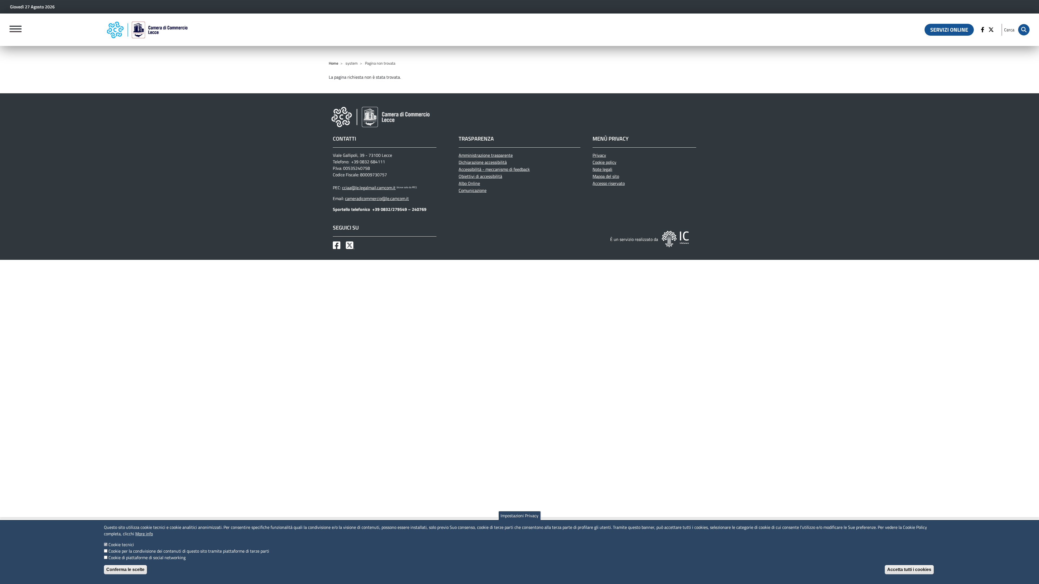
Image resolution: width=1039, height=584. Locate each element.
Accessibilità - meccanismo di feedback (494, 169)
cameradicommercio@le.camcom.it (377, 198)
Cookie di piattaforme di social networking (147, 557)
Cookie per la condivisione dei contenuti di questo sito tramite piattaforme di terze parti (188, 551)
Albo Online (469, 183)
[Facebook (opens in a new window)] (983, 30)
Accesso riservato (609, 183)
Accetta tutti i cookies (909, 569)
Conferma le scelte (125, 569)
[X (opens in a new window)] (991, 30)
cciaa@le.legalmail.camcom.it (369, 187)
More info (144, 533)
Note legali (602, 169)
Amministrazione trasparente (486, 155)
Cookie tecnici (121, 544)
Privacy (599, 155)
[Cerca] (1024, 29)
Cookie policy (604, 162)
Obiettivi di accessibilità (480, 176)
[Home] (147, 30)
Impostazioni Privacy (519, 515)
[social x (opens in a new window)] (350, 247)
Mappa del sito (606, 176)
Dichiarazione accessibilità (483, 162)
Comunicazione (472, 190)
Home (333, 63)
